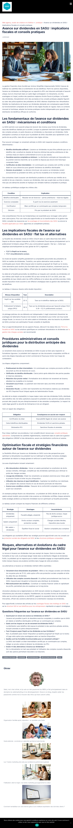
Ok (37, 825)
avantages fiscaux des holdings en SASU (51, 604)
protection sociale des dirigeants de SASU (19, 538)
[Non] (71, 823)
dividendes (21, 657)
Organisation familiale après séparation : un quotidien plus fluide (24, 720)
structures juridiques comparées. (51, 538)
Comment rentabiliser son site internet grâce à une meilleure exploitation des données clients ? (34, 806)
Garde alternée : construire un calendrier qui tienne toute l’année (24, 741)
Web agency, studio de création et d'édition (18, 23)
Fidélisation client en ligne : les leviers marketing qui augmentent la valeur (27, 783)
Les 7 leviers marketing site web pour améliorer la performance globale (26, 762)
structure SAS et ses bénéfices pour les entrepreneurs (26, 606)
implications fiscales (48, 657)
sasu (59, 657)
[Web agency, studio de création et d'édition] (7, 6)
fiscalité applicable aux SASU (12, 224)
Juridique (38, 23)
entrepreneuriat (33, 657)
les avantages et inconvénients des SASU (42, 221)
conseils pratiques (9, 657)
